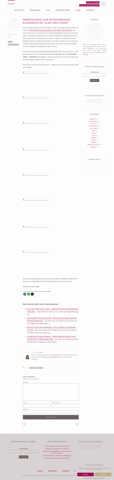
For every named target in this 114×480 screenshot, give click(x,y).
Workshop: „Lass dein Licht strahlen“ (57, 448)
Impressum (102, 478)
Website (25, 409)
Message (26, 382)
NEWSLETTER (54, 357)
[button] (24, 294)
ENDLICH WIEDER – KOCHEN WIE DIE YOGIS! (57, 446)
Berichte (10, 42)
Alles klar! (85, 474)
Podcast (94, 140)
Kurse (93, 135)
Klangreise (40, 368)
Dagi (10, 36)
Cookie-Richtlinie (88, 478)
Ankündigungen (93, 121)
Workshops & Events (13, 44)
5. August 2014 (12, 34)
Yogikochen (93, 147)
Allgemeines (93, 119)
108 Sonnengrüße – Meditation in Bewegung (57, 455)
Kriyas (93, 133)
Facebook (85, 54)
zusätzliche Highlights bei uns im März (57, 458)
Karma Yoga (93, 128)
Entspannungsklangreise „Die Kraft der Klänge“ (50, 30)
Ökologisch (94, 137)
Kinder (94, 130)
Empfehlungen (93, 126)
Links (78, 10)
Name (25, 403)
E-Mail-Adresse (56, 403)
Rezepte (93, 142)
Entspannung (33, 368)
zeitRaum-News (62, 10)
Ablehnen (103, 474)
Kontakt (90, 10)
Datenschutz (95, 478)
